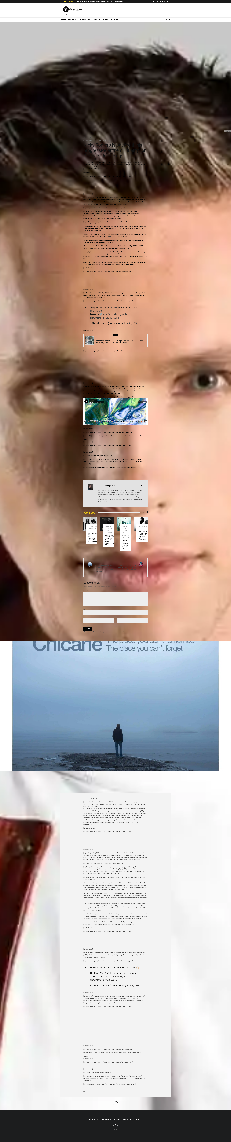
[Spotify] (167, 1)
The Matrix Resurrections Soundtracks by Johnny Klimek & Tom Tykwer (126, 544)
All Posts (85, 140)
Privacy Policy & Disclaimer (104, 1)
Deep (103, 338)
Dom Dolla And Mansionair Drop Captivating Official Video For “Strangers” (92, 537)
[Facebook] (153, 1)
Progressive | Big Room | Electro (122, 338)
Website (119, 617)
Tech (128, 535)
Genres (104, 19)
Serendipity (114, 906)
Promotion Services (88, 1)
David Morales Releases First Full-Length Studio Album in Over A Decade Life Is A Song (109, 540)
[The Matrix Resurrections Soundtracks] (124, 524)
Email (85, 617)
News (63, 19)
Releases (133, 338)
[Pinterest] (160, 1)
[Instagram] (158, 1)
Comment (86, 590)
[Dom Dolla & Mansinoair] (90, 524)
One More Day (110, 236)
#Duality (114, 307)
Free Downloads (84, 19)
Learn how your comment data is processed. (119, 632)
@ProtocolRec (97, 311)
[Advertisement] (116, 186)
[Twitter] (155, 1)
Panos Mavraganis (105, 486)
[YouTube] (162, 1)
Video (95, 528)
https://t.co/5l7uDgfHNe (116, 976)
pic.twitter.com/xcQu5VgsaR (104, 980)
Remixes (138, 338)
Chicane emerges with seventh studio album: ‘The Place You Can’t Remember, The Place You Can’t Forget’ (104, 567)
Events (96, 19)
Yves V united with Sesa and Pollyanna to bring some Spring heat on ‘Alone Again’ (143, 535)
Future (107, 338)
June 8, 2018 (132, 985)
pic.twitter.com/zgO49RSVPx (104, 318)
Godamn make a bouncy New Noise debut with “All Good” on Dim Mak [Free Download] (127, 566)
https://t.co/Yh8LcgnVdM (114, 314)
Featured (71, 19)
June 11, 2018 (130, 323)
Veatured (91, 140)
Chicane (91, 1091)
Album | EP (108, 526)
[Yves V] (141, 524)
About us (78, 1)
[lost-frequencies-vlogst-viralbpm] (89, 340)
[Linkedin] (165, 1)
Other (111, 338)
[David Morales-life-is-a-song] (107, 524)
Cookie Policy (119, 1)
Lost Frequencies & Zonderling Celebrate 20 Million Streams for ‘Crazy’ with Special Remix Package (120, 342)
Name (85, 609)
